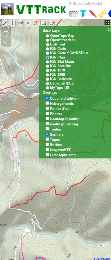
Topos (55, 140)
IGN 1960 (57, 75)
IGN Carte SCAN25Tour (69, 53)
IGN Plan (57, 57)
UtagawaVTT (60, 150)
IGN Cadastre (61, 79)
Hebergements (62, 104)
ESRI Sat (57, 44)
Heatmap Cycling (64, 124)
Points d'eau (60, 109)
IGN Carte (58, 49)
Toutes (55, 129)
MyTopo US (59, 88)
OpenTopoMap (62, 36)
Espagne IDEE (62, 83)
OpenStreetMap (63, 40)
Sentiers (57, 134)
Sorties (56, 145)
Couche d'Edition (64, 98)
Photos (56, 114)
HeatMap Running (64, 119)
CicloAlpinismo (63, 155)
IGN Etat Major (62, 62)
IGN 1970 (57, 70)
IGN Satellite (60, 66)
